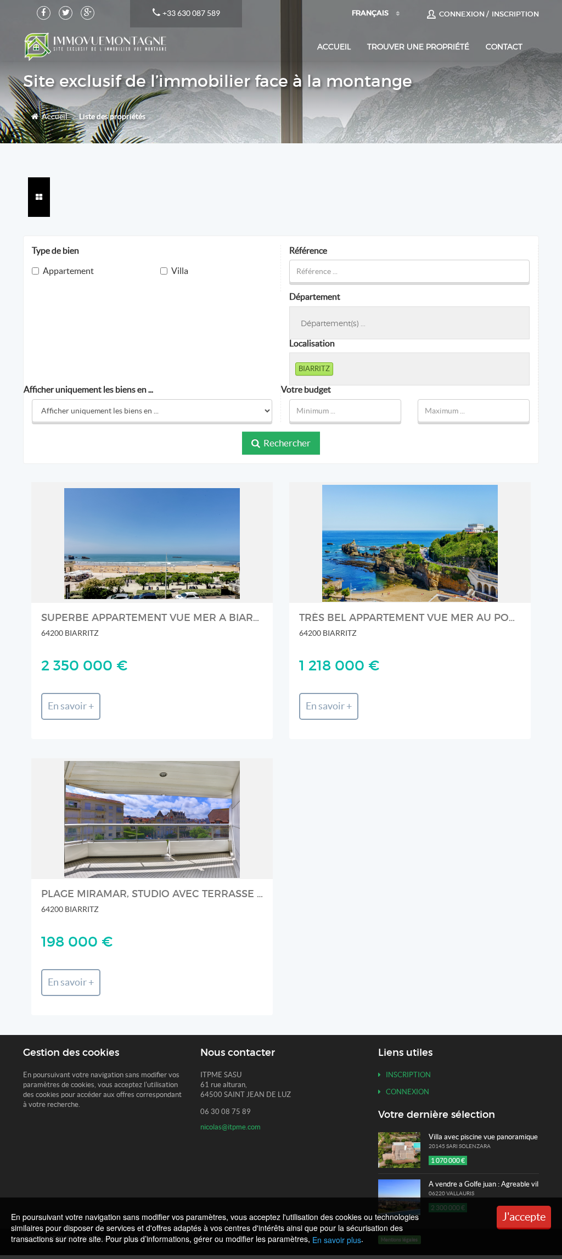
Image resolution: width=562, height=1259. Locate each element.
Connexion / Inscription (487, 14)
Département (314, 296)
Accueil (334, 46)
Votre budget (306, 389)
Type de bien (55, 250)
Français (370, 13)
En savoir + (71, 706)
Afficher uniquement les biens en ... (88, 389)
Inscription (406, 1075)
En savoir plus (336, 1239)
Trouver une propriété (418, 46)
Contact (504, 46)
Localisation (312, 343)
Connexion (405, 1092)
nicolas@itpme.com (230, 1127)
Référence (308, 250)
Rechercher (285, 443)
